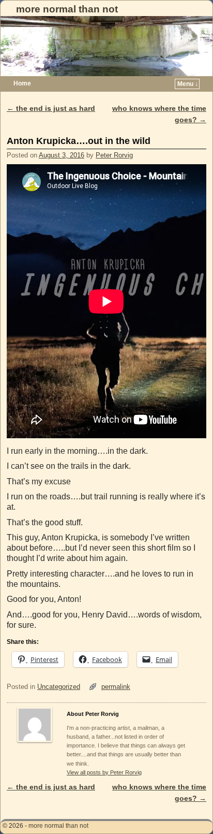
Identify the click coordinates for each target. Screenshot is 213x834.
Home (22, 83)
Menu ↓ (187, 84)
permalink (115, 687)
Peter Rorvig (114, 155)
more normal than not (67, 9)
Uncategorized (58, 687)
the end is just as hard (51, 108)
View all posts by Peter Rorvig (104, 772)
